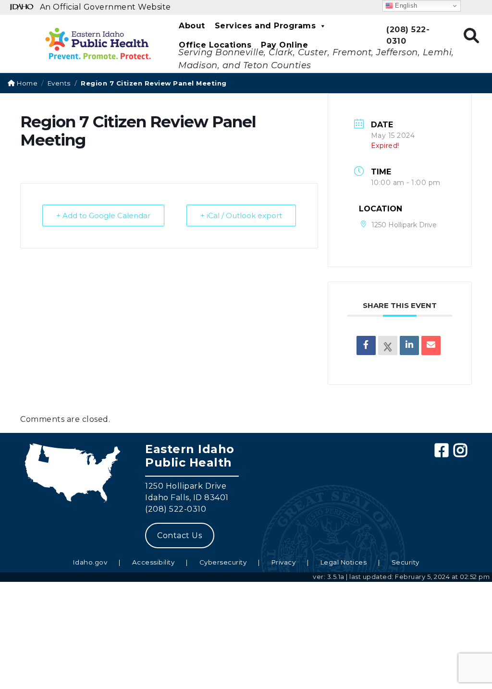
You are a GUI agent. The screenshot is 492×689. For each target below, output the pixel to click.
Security (405, 562)
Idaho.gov (90, 562)
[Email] (431, 345)
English (405, 5)
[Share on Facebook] (366, 345)
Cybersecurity (223, 562)
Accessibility (153, 562)
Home (26, 83)
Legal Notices (343, 562)
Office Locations (215, 44)
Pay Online (284, 44)
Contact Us (179, 535)
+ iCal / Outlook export (241, 215)
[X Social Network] (387, 345)
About (192, 25)
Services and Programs (265, 25)
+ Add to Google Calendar (103, 215)
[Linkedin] (409, 345)
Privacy (283, 562)
